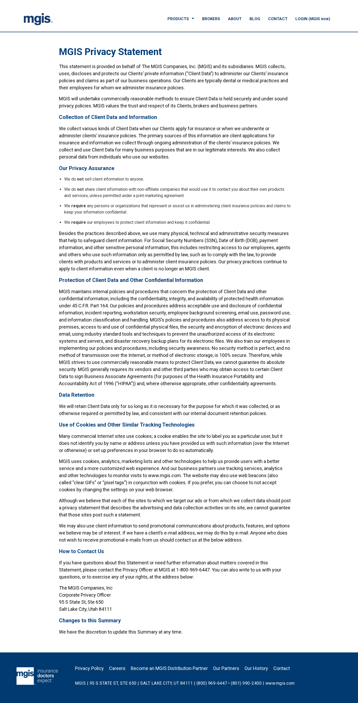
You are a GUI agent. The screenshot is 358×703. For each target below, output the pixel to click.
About (235, 19)
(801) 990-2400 (246, 683)
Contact (278, 19)
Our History (256, 668)
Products (178, 19)
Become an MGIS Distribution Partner (169, 668)
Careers (117, 668)
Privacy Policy (89, 668)
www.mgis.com (280, 683)
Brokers (211, 19)
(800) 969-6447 (212, 683)
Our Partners (226, 668)
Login (312, 19)
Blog (254, 19)
